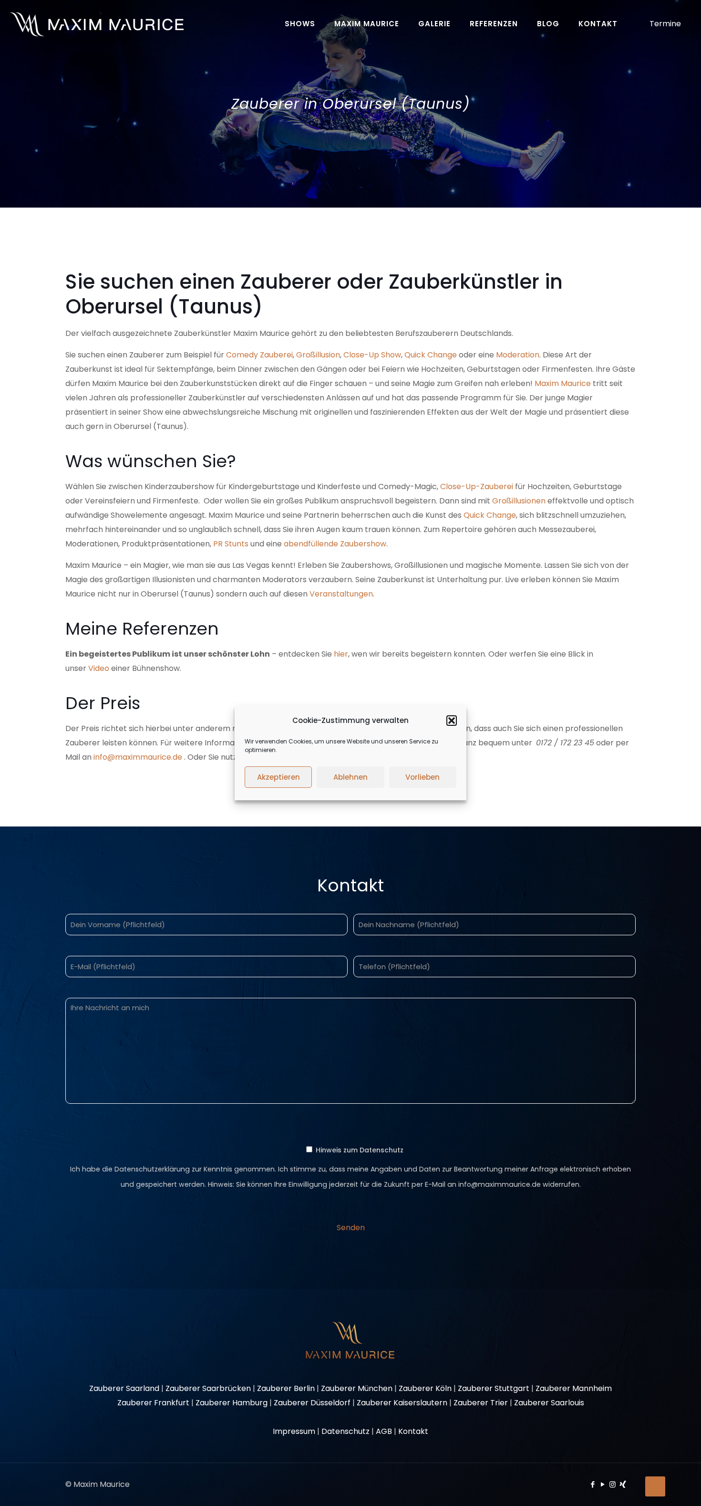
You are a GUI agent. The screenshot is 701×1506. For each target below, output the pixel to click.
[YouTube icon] (602, 1484)
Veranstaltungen (341, 593)
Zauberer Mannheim (574, 1388)
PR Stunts (230, 543)
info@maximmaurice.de (137, 757)
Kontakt (413, 1431)
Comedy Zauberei (259, 354)
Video (98, 668)
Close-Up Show (372, 354)
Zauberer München (356, 1388)
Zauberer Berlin (286, 1388)
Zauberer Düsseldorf (312, 1402)
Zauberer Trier (481, 1402)
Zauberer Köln (425, 1388)
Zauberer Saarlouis (549, 1402)
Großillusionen (519, 500)
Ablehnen (350, 777)
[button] (451, 720)
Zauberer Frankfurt (153, 1402)
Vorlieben (422, 777)
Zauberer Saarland (124, 1388)
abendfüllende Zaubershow (335, 543)
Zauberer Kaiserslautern (402, 1402)
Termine (665, 23)
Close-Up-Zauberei (477, 486)
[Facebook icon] (592, 1484)
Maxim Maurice (563, 383)
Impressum (294, 1431)
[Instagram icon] (612, 1484)
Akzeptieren (278, 777)
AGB (384, 1431)
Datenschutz (345, 1431)
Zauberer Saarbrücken (208, 1388)
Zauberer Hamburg (232, 1402)
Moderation (517, 354)
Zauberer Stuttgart (493, 1388)
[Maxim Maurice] (97, 24)
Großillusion (318, 354)
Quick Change (430, 354)
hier (341, 653)
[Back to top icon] (655, 1486)
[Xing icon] (622, 1484)
